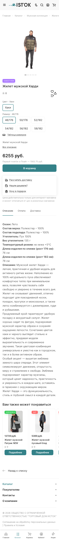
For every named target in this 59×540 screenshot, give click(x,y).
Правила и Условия (14, 525)
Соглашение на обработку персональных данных (29, 522)
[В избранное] (52, 91)
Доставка (35, 210)
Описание (8, 210)
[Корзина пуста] (54, 4)
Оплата (21, 210)
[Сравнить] (52, 95)
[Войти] (47, 4)
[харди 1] (30, 49)
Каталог (8, 484)
